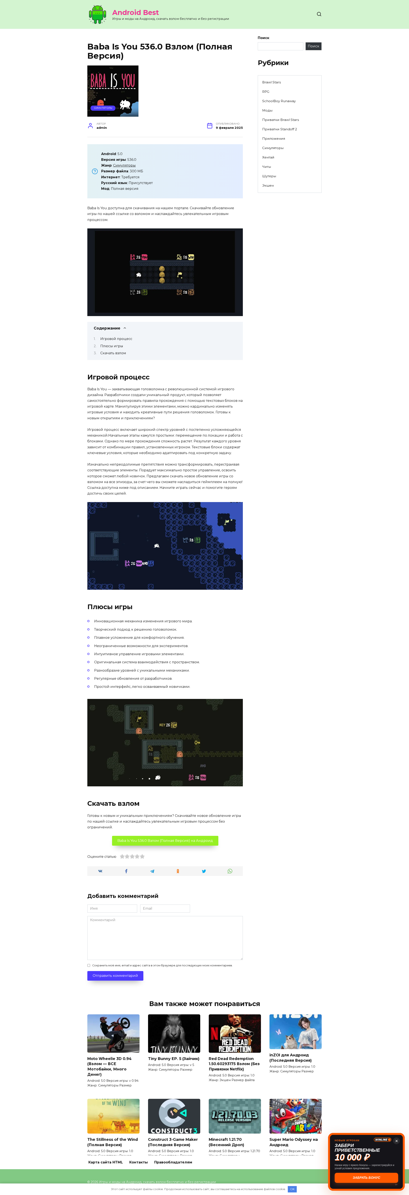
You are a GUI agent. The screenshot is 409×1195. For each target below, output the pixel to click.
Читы (266, 167)
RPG (265, 92)
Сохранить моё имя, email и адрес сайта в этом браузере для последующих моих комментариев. (162, 965)
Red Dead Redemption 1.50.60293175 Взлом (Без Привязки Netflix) (234, 1063)
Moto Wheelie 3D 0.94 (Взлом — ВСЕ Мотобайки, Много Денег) (109, 1066)
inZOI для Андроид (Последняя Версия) (290, 1058)
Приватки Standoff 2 (279, 129)
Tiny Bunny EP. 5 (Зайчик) (173, 1058)
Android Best (135, 12)
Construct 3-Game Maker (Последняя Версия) (173, 1142)
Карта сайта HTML (105, 1162)
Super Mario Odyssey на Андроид (293, 1142)
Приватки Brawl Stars (280, 120)
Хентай (268, 157)
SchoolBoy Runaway (279, 101)
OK (292, 1189)
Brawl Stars (271, 82)
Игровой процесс (116, 339)
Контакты (138, 1162)
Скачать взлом (113, 353)
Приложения (273, 138)
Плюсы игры (111, 346)
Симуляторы (103, 107)
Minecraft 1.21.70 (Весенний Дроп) (226, 1142)
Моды (267, 110)
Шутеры (269, 176)
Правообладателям (173, 1162)
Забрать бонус (366, 1177)
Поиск (263, 38)
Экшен (268, 185)
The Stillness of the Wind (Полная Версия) (112, 1142)
